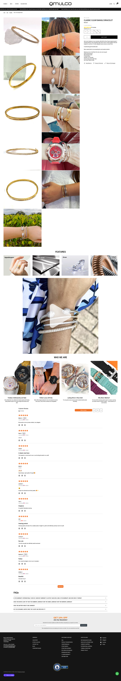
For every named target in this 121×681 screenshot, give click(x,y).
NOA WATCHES (24, 4)
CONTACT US (35, 644)
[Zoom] (38, 20)
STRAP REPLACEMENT (66, 648)
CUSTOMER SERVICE (66, 637)
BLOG (34, 646)
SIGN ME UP (83, 625)
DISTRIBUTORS (65, 656)
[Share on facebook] (19, 425)
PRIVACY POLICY (84, 650)
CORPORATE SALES (37, 648)
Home (4, 12)
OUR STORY (35, 640)
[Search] (114, 4)
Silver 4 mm (98, 31)
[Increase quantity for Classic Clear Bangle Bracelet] (89, 37)
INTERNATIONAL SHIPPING (86, 646)
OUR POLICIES (84, 637)
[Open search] (94, 410)
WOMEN (5, 4)
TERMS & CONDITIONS (85, 648)
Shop (7, 12)
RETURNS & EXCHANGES (67, 650)
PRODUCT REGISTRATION (67, 642)
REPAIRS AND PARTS (66, 652)
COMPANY (35, 637)
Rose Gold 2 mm (92, 31)
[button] (87, 27)
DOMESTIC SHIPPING (85, 644)
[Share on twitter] (22, 425)
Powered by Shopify (21, 671)
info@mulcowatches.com (10, 645)
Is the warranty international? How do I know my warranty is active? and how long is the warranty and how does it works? (48, 598)
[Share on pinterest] (25, 425)
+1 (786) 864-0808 (11, 647)
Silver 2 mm (89, 31)
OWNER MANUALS (65, 644)
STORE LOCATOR (36, 642)
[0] (116, 4)
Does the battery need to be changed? (24, 605)
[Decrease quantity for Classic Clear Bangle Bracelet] (85, 37)
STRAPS (17, 4)
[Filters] (97, 410)
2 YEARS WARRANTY (66, 654)
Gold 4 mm (95, 31)
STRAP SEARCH (65, 646)
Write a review (83, 410)
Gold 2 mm (85, 31)
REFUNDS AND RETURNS (86, 640)
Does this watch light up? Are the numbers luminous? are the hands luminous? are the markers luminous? (43, 602)
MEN (11, 4)
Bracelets (10, 12)
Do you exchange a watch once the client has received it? (29, 609)
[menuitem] (6, 3)
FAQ (62, 640)
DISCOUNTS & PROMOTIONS (87, 642)
